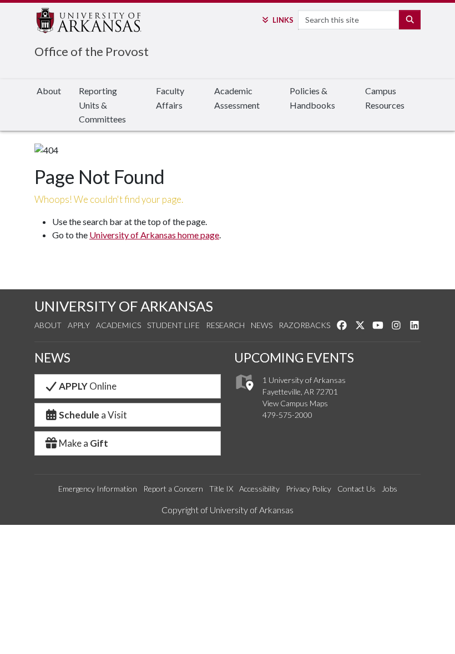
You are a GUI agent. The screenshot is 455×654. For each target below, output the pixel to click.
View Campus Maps (295, 403)
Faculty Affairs (170, 97)
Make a (83, 443)
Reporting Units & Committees (102, 104)
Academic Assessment (237, 97)
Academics (118, 325)
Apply (79, 325)
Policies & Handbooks (312, 97)
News (261, 325)
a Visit (93, 415)
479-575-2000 (287, 415)
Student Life (173, 325)
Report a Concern (173, 488)
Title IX (221, 488)
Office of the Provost (91, 51)
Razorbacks (304, 325)
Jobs (389, 488)
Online (88, 386)
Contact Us (356, 488)
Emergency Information (97, 488)
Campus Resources (385, 97)
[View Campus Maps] (244, 393)
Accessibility (259, 488)
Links (282, 20)
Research (225, 325)
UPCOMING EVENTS (294, 357)
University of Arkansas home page (154, 234)
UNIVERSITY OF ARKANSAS (123, 306)
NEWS (52, 357)
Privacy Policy (308, 488)
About (49, 90)
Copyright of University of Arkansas (227, 509)
